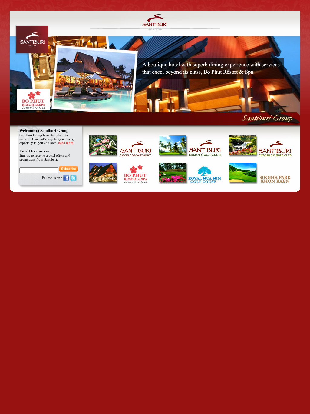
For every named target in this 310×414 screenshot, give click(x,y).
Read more (65, 143)
